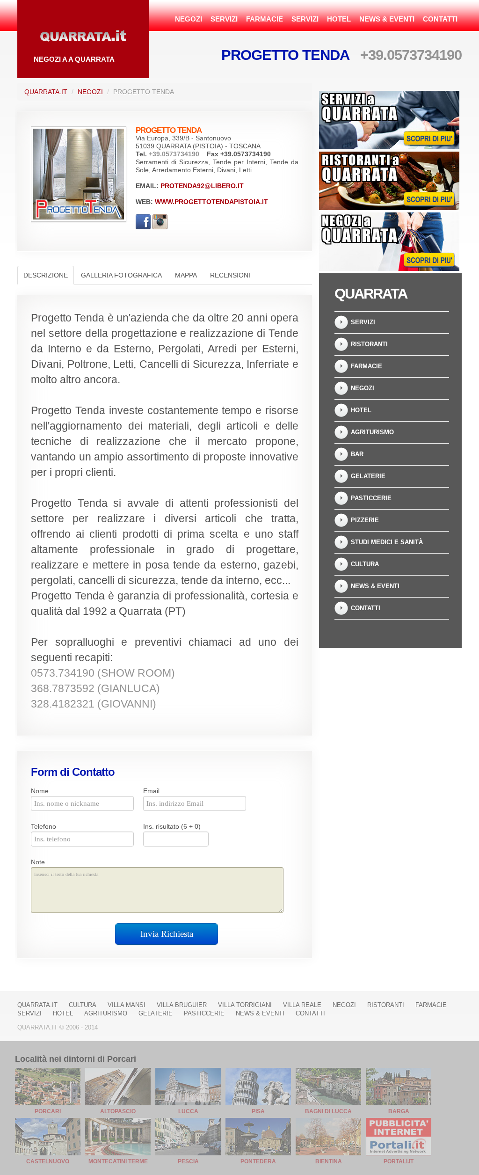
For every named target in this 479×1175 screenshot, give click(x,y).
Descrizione (45, 275)
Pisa (258, 1111)
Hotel (339, 19)
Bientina (328, 1161)
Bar (357, 454)
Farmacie (264, 19)
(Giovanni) (93, 704)
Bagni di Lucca (328, 1111)
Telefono (43, 826)
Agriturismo (372, 432)
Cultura (365, 564)
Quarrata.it (45, 91)
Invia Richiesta (166, 934)
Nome (40, 791)
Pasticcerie (371, 498)
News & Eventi (386, 19)
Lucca (188, 1111)
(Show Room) (103, 673)
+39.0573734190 (411, 55)
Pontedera (258, 1161)
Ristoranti (369, 344)
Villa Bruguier (182, 1004)
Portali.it (399, 1161)
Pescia (188, 1161)
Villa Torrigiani (245, 1004)
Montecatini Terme (118, 1161)
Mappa (186, 275)
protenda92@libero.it (202, 186)
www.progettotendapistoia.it (211, 201)
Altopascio (118, 1111)
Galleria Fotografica (121, 275)
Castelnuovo (47, 1161)
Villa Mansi (126, 1004)
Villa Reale (302, 1004)
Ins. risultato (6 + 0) (172, 826)
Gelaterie (368, 476)
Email (151, 791)
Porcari (48, 1111)
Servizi (224, 19)
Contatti (440, 19)
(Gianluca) (95, 688)
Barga (398, 1111)
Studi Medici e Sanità (387, 542)
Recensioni (230, 275)
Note (38, 862)
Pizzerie (365, 520)
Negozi (188, 19)
